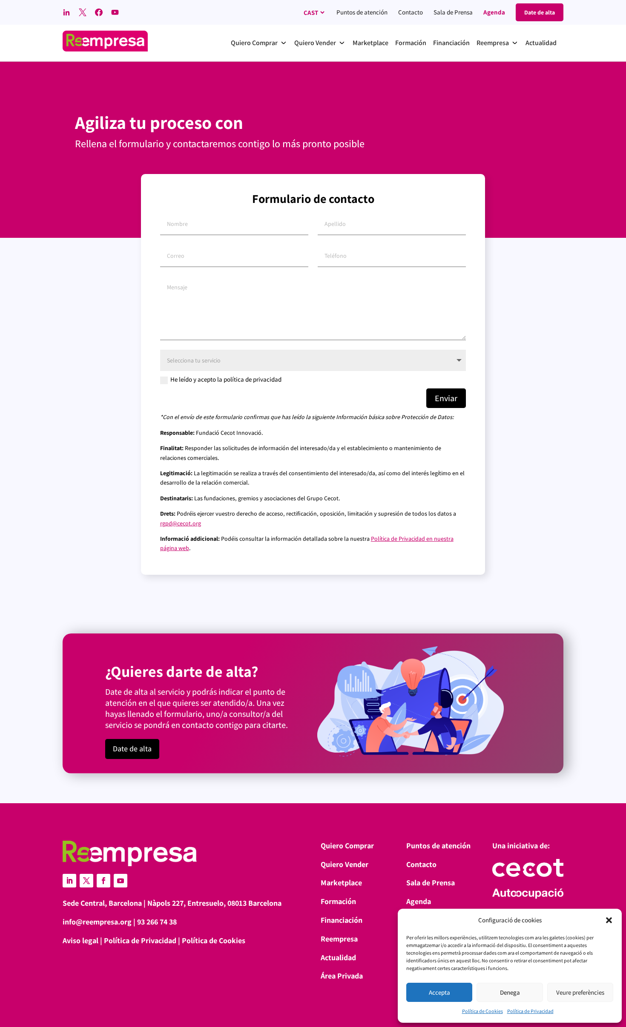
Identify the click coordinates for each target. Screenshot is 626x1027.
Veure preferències (580, 992)
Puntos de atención (362, 12)
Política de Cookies (482, 1011)
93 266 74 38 (157, 922)
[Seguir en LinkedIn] (69, 880)
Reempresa (339, 939)
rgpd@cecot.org (180, 523)
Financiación (341, 920)
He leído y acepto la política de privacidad (225, 379)
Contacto (410, 12)
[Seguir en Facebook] (103, 880)
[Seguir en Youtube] (120, 880)
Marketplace (341, 882)
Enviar (446, 398)
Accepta (439, 992)
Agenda (494, 12)
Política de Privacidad (530, 1011)
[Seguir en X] (86, 880)
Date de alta (132, 748)
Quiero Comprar (347, 845)
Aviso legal (80, 940)
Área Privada (342, 976)
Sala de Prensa (453, 12)
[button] (609, 920)
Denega (510, 992)
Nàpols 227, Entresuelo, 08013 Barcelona (214, 903)
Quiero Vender (344, 864)
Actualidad (338, 957)
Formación (338, 901)
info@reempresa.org (97, 922)
